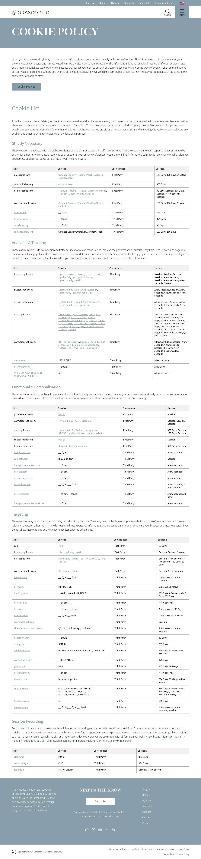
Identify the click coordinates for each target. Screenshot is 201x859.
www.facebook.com (24, 621)
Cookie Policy (183, 854)
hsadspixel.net (21, 637)
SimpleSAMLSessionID (85, 289)
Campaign (63, 558)
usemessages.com (23, 478)
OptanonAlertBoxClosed (91, 174)
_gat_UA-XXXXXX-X (89, 558)
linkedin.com (20, 679)
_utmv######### (94, 326)
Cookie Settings (26, 86)
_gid (81, 326)
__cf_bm (63, 193)
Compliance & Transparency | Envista (158, 849)
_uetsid (78, 552)
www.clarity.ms (22, 763)
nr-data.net (20, 360)
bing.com (19, 586)
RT (60, 341)
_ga (73, 277)
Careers (146, 817)
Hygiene (115, 3)
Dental (102, 3)
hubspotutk (91, 430)
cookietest (63, 206)
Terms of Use (168, 854)
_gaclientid (64, 277)
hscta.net (19, 609)
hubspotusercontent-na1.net (29, 503)
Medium (87, 420)
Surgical (90, 3)
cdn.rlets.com (21, 458)
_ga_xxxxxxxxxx (66, 274)
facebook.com (21, 700)
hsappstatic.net (22, 452)
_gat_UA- (73, 317)
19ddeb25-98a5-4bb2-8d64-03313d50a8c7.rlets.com (28, 375)
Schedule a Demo (164, 3)
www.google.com (23, 659)
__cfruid (82, 190)
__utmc (101, 323)
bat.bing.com (21, 593)
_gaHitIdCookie (85, 277)
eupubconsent (65, 177)
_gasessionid (65, 280)
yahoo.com (20, 666)
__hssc (89, 274)
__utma (63, 326)
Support (146, 811)
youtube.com (21, 688)
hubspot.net (20, 577)
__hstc (98, 274)
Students (129, 3)
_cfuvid (73, 190)
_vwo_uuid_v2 (66, 420)
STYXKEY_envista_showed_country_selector (81, 433)
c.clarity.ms (20, 769)
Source (91, 317)
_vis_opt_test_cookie (85, 323)
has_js (61, 414)
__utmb (72, 329)
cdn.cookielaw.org (23, 231)
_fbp (60, 545)
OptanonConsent (67, 174)
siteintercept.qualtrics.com (28, 628)
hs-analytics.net (22, 484)
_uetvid (77, 280)
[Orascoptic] (25, 12)
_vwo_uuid (64, 314)
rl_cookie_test (66, 446)
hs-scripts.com (21, 493)
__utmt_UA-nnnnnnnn (70, 320)
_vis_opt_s (94, 314)
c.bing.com (19, 644)
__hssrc (80, 274)
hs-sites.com (20, 471)
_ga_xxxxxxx (66, 323)
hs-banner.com (22, 366)
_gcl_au (69, 552)
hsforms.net (20, 212)
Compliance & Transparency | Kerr (124, 849)
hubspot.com (21, 707)
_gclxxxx (73, 326)
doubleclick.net (22, 650)
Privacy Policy (183, 849)
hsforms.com (21, 218)
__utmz (62, 329)
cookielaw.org (21, 225)
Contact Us (144, 3)
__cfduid (63, 190)
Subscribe (100, 801)
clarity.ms (19, 756)
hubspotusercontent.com (27, 465)
